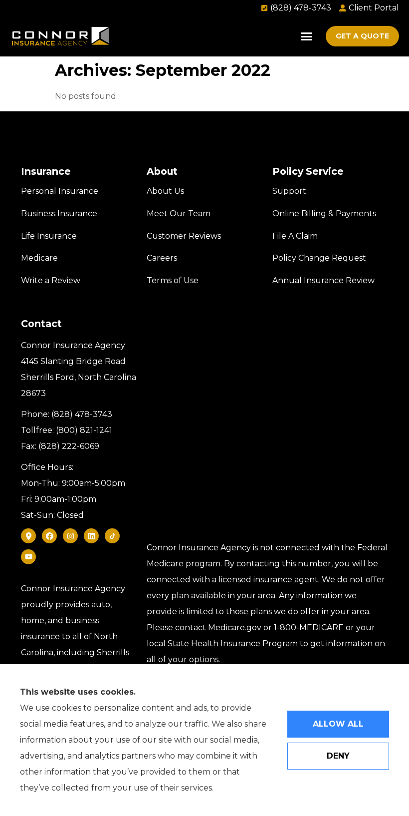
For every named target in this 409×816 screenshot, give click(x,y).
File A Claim (295, 236)
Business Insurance (59, 213)
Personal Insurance (59, 191)
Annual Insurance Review (323, 280)
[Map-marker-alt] (28, 535)
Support (289, 191)
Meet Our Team (178, 213)
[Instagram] (70, 535)
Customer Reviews (184, 236)
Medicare (39, 258)
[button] (306, 36)
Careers (162, 258)
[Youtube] (28, 556)
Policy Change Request (319, 258)
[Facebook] (49, 535)
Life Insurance (49, 236)
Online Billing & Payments (324, 213)
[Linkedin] (91, 535)
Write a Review (50, 280)
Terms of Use (173, 280)
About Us (165, 191)
